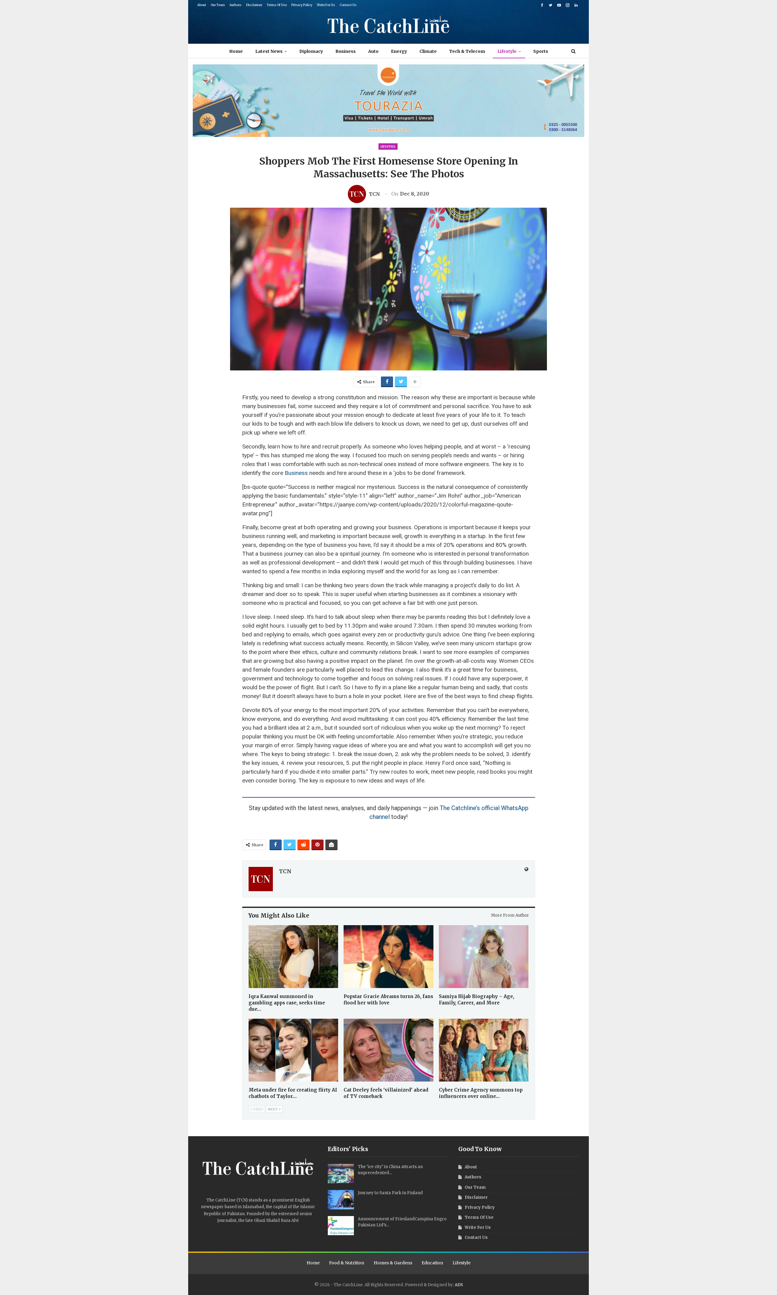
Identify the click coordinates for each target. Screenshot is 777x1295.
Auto (373, 51)
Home (236, 51)
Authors (235, 5)
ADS (459, 1284)
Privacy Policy (301, 5)
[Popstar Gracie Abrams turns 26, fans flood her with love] (388, 956)
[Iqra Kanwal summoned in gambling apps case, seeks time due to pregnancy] (293, 956)
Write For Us (326, 5)
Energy (399, 51)
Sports (540, 51)
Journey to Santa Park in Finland (390, 1192)
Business (345, 51)
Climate (428, 51)
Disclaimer (254, 5)
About (201, 5)
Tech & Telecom (467, 51)
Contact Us (348, 5)
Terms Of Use (277, 5)
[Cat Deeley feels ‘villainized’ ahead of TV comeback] (388, 1050)
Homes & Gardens (393, 1263)
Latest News (269, 51)
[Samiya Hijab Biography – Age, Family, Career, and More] (484, 956)
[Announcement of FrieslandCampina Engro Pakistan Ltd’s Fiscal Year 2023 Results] (341, 1225)
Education (432, 1263)
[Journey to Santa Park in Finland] (341, 1199)
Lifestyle (507, 51)
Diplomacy (311, 51)
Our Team (218, 5)
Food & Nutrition (346, 1263)
